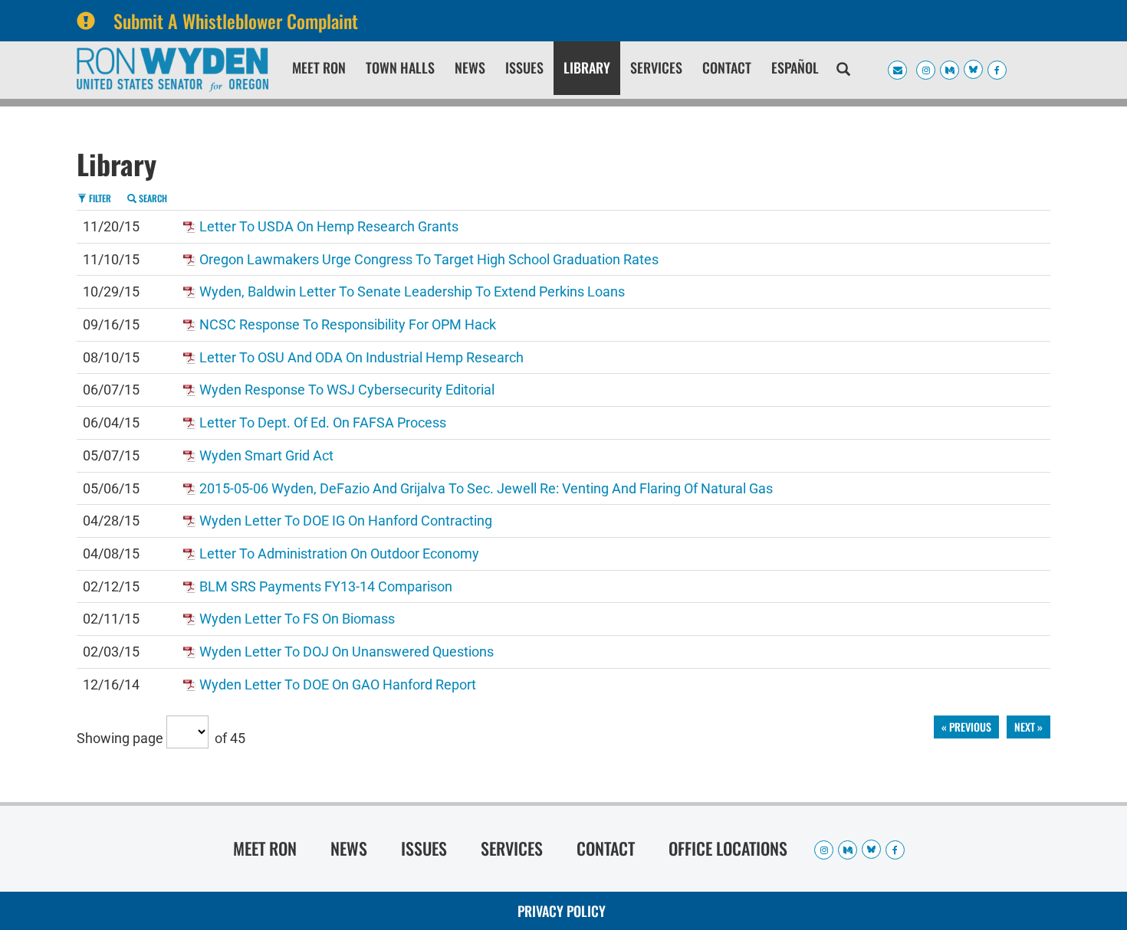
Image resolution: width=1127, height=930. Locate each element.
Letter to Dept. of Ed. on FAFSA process (322, 422)
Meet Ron (319, 67)
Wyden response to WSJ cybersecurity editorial (347, 389)
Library (587, 67)
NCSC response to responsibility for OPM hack (347, 324)
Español (795, 67)
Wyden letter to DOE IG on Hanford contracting (345, 520)
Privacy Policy (562, 911)
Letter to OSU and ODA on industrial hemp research (361, 357)
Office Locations (728, 848)
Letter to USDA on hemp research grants (328, 226)
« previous (966, 727)
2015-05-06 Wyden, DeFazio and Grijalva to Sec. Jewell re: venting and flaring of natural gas (486, 488)
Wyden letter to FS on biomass (297, 619)
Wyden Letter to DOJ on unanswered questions (346, 651)
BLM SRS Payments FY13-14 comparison (325, 586)
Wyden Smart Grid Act (266, 455)
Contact (726, 67)
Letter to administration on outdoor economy (339, 553)
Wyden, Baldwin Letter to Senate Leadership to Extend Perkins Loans (412, 291)
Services (656, 67)
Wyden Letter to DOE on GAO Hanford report (337, 684)
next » (1028, 727)
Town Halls (400, 67)
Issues (524, 67)
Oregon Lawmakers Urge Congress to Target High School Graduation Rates (429, 259)
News (470, 67)
